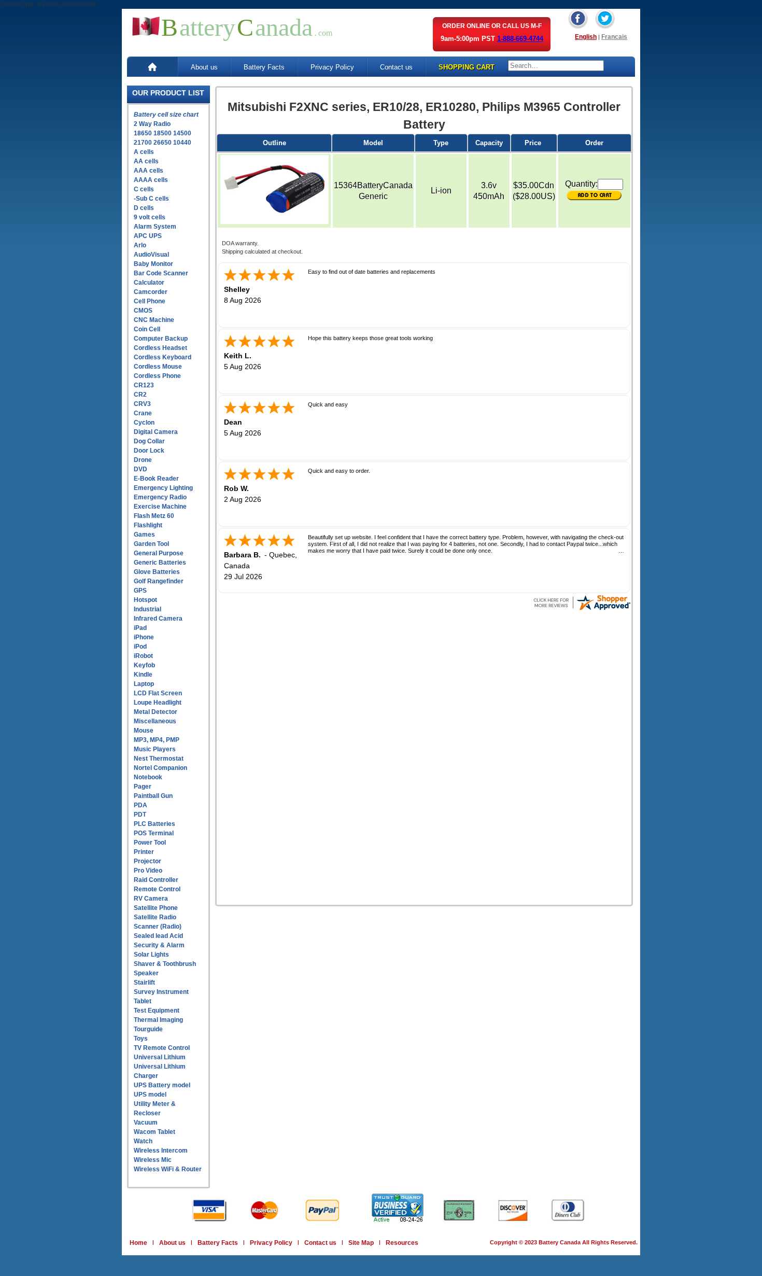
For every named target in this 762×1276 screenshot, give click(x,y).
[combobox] (556, 65)
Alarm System (155, 226)
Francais (614, 36)
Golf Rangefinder (159, 581)
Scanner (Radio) (157, 926)
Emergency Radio (160, 497)
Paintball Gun (153, 796)
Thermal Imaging (158, 1019)
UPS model (150, 1094)
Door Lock (149, 450)
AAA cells (148, 170)
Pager (142, 786)
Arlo (140, 245)
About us (204, 67)
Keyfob (144, 665)
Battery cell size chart (166, 114)
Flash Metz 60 (154, 516)
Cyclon (144, 422)
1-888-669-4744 (520, 39)
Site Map (361, 1242)
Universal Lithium (160, 1057)
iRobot (143, 656)
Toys (141, 1038)
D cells (144, 208)
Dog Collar (149, 441)
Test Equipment (156, 1010)
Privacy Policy (332, 67)
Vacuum (146, 1122)
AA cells (146, 161)
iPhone (144, 637)
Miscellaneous (155, 721)
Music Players (155, 749)
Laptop (144, 684)
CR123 (144, 385)
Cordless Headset (160, 348)
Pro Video (148, 870)
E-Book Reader (156, 478)
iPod (140, 646)
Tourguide (148, 1029)
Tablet (142, 1001)
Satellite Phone (156, 908)
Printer (144, 852)
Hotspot (145, 600)
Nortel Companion (160, 768)
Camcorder (150, 292)
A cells (144, 152)
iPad (140, 628)
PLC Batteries (154, 824)
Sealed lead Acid (158, 936)
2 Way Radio (152, 124)
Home (138, 1242)
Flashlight (148, 525)
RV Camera (151, 898)
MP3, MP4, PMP (156, 740)
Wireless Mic (153, 1159)
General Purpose (159, 553)
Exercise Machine (160, 506)
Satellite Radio (155, 917)
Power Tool (150, 842)
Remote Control (157, 889)
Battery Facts (264, 67)
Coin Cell (147, 329)
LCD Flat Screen (158, 693)
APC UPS (148, 236)
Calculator (149, 282)
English (586, 36)
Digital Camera (156, 432)
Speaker (146, 973)
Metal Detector (155, 712)
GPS (140, 590)
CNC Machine (154, 320)
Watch (143, 1141)
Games (144, 534)
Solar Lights (151, 954)
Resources (402, 1242)
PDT (140, 814)
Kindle (143, 674)
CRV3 (142, 404)
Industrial (147, 609)
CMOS (143, 310)
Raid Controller (156, 880)
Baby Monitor (153, 264)
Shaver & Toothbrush (165, 963)
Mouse (143, 730)
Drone (143, 460)
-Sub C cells (151, 198)
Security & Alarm (159, 945)
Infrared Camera (158, 618)
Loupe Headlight (157, 702)
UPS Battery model (162, 1085)
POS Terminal (154, 833)
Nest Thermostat (159, 758)
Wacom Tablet (154, 1131)
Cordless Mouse (158, 366)
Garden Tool (151, 544)
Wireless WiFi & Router (168, 1169)
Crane (143, 413)
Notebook (148, 777)
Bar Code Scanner (161, 273)
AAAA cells (151, 180)
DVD (140, 469)
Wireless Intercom (161, 1150)
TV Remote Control (162, 1047)
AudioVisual (151, 254)
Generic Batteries (160, 562)
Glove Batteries (157, 572)
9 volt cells (149, 217)
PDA (140, 805)
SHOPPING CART (467, 67)
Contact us (396, 67)
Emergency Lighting (163, 488)
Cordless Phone (157, 376)
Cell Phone (149, 301)
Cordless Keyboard (162, 357)
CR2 (140, 394)
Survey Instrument (161, 991)
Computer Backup (161, 338)
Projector (147, 861)
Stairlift (144, 982)
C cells (144, 189)
